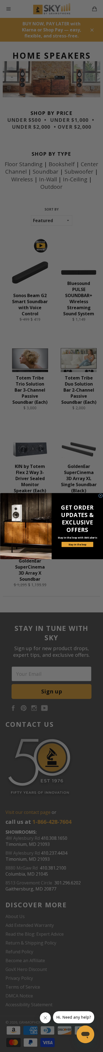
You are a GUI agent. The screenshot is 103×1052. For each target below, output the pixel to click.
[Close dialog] (100, 495)
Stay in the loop (77, 544)
